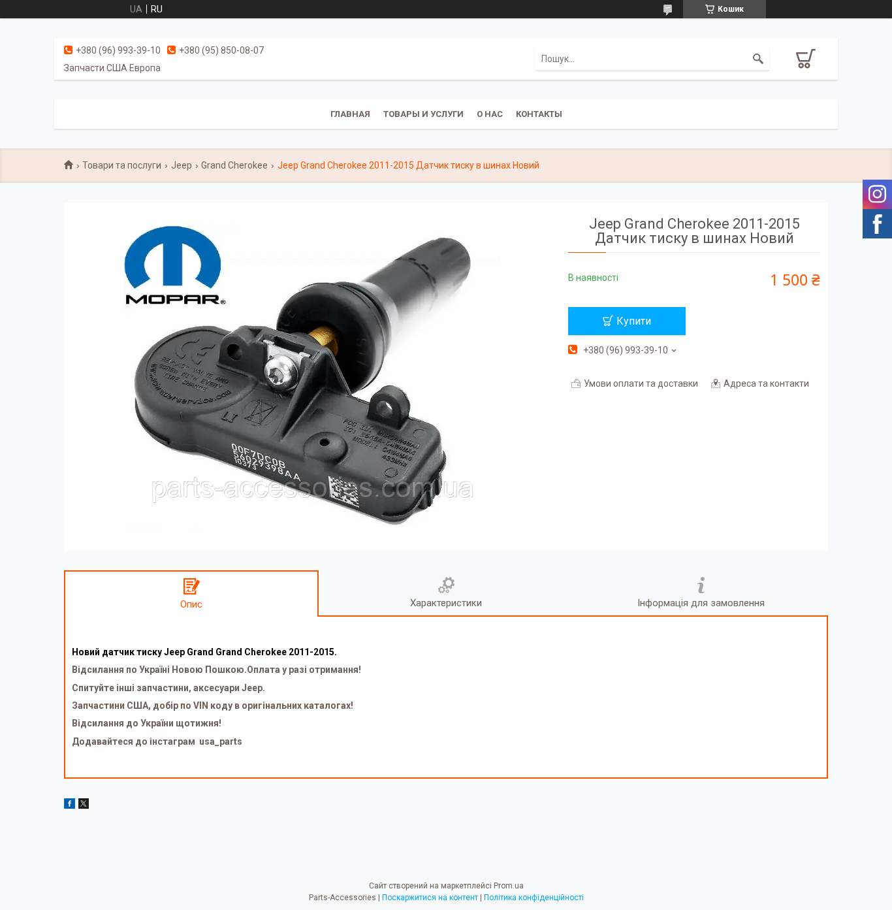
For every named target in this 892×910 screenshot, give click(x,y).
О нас (490, 114)
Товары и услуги (423, 114)
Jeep (181, 165)
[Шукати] (758, 58)
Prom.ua (509, 885)
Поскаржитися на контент (430, 897)
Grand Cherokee (234, 165)
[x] (83, 805)
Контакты (539, 114)
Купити (633, 321)
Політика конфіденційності (534, 897)
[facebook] (69, 805)
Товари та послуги (121, 165)
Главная (350, 114)
